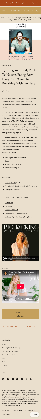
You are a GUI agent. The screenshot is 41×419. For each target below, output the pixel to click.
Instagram (9, 203)
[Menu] (4, 10)
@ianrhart (17, 189)
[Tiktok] (26, 379)
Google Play (28, 217)
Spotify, (15, 217)
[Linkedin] (31, 379)
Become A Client (11, 210)
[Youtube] (17, 379)
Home (2, 18)
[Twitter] (12, 379)
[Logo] (20, 10)
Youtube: (5, 268)
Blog (9, 18)
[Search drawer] (33, 10)
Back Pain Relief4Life (13, 186)
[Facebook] (8, 379)
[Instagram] (3, 379)
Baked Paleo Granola (13, 213)
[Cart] (37, 10)
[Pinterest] (22, 379)
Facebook (9, 206)
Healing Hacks (10, 183)
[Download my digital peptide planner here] (20, 3)
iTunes (21, 217)
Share (7, 91)
